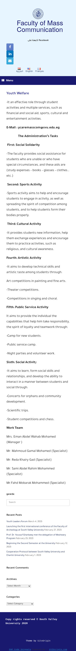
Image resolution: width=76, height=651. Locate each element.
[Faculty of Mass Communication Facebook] (9, 46)
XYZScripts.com (58, 649)
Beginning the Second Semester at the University (30, 543)
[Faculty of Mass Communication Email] (9, 60)
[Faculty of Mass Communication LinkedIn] (9, 53)
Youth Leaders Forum (17, 522)
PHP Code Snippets (20, 649)
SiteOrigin (43, 641)
